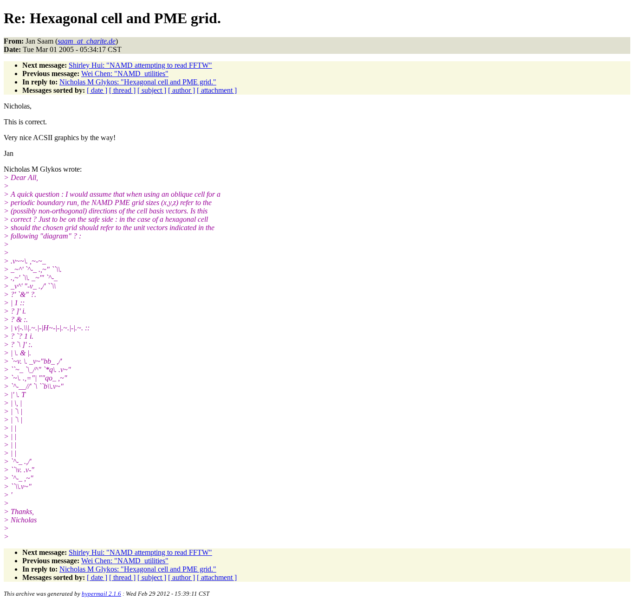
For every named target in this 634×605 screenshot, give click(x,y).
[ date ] (97, 90)
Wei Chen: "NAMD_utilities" (124, 73)
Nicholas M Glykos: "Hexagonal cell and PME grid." (137, 82)
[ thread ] (122, 90)
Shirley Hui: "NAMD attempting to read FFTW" (140, 65)
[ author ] (181, 90)
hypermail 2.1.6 (101, 593)
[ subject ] (151, 90)
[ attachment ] (217, 90)
